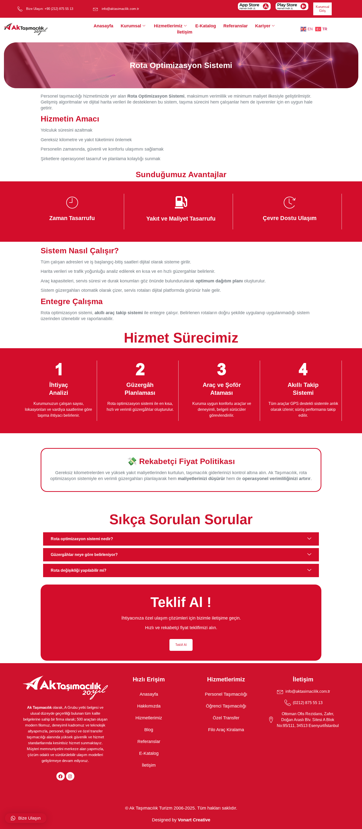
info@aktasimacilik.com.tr (120, 9)
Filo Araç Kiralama (226, 729)
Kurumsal (131, 25)
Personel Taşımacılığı (226, 694)
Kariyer (262, 25)
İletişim (184, 32)
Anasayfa (103, 25)
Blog (148, 729)
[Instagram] (70, 776)
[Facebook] (60, 776)
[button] (26, 818)
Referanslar (235, 25)
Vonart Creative (194, 819)
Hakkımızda (149, 706)
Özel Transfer (226, 717)
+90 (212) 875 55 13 (59, 9)
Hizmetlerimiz (168, 25)
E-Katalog (205, 25)
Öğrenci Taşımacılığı (226, 706)
